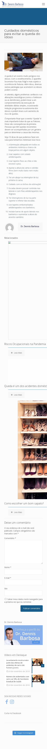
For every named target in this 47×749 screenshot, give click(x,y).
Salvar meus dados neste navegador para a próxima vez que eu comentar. (23, 600)
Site (5, 588)
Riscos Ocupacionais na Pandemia (25, 344)
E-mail (7, 578)
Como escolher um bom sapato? (24, 503)
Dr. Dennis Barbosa (30, 226)
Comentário (10, 538)
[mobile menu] (43, 4)
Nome (7, 567)
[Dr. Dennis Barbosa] (13, 4)
